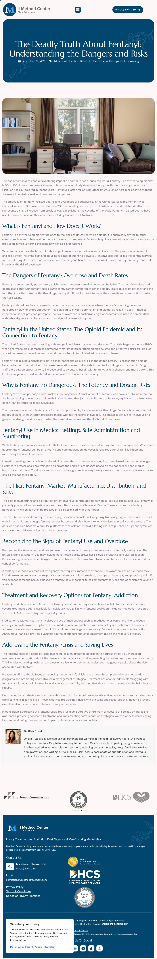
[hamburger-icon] (78, 10)
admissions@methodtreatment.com (26, 879)
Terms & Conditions (18, 891)
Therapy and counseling (124, 61)
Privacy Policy (14, 887)
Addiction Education (66, 61)
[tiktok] (91, 948)
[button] (5, 800)
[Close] (70, 922)
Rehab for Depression (94, 61)
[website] (99, 948)
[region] (40, 936)
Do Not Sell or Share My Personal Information (32, 946)
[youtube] (83, 948)
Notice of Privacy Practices (23, 896)
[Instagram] (75, 948)
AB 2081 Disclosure (78, 930)
